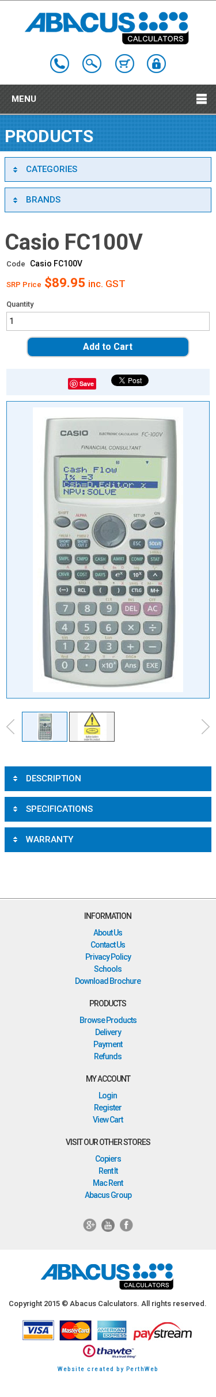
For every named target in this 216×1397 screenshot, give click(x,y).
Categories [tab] (51, 169)
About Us (107, 932)
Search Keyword (91, 63)
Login (107, 1095)
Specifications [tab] (59, 809)
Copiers (108, 1158)
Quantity (19, 304)
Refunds (108, 1056)
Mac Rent (108, 1183)
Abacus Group (108, 1195)
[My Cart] (124, 63)
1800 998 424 (59, 63)
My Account (156, 63)
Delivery (108, 1032)
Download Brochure (108, 981)
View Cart (108, 1119)
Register (108, 1107)
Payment (107, 1044)
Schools (108, 969)
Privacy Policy (108, 956)
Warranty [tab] (49, 839)
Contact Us (107, 944)
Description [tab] (53, 778)
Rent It (108, 1170)
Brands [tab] (43, 199)
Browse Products (108, 1020)
